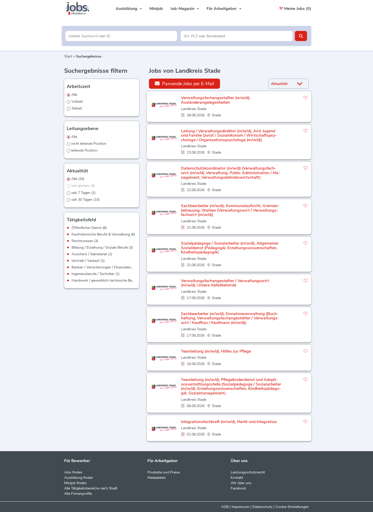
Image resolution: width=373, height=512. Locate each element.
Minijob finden (75, 483)
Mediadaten (156, 477)
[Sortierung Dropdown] (301, 84)
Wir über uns (241, 483)
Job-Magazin (182, 8)
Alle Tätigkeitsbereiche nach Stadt (90, 488)
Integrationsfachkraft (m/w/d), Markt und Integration (229, 422)
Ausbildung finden (78, 477)
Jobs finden (73, 472)
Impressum (240, 506)
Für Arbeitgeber (222, 8)
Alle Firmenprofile (78, 493)
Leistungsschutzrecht (248, 472)
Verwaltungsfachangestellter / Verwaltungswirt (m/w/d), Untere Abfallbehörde (225, 283)
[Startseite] (79, 8)
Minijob (156, 8)
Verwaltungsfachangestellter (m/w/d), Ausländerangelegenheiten (215, 100)
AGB (225, 506)
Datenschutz (262, 506)
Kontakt (237, 477)
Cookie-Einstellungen (292, 506)
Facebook (238, 488)
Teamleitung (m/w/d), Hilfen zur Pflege (216, 351)
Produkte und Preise (163, 472)
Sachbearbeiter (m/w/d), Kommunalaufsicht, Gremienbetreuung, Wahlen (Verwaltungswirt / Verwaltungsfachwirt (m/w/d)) (230, 210)
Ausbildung (126, 8)
